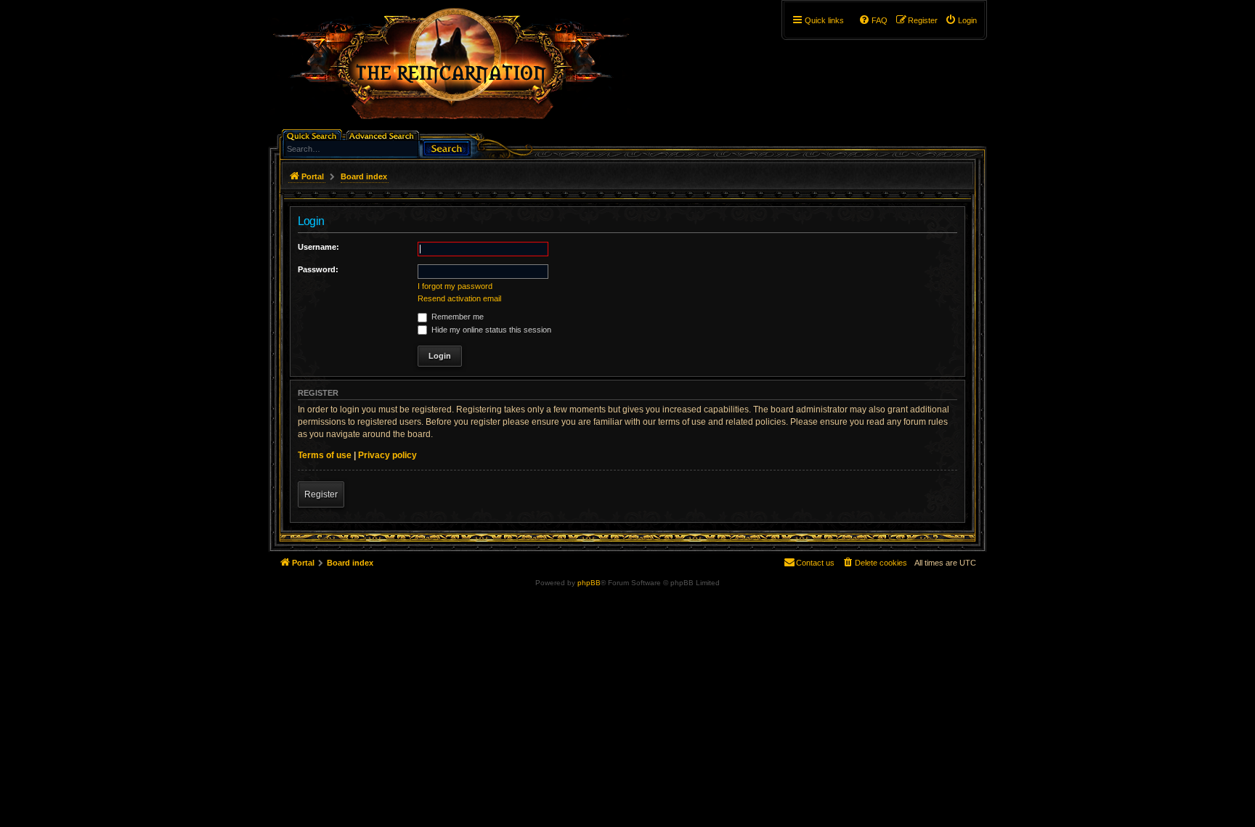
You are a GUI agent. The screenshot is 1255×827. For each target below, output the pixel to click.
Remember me (456, 316)
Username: (318, 247)
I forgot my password (455, 286)
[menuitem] (961, 20)
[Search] (447, 147)
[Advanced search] (384, 135)
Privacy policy (387, 455)
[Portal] (458, 69)
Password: (318, 269)
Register (321, 494)
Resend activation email (459, 298)
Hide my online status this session (490, 329)
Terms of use (325, 455)
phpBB (589, 583)
